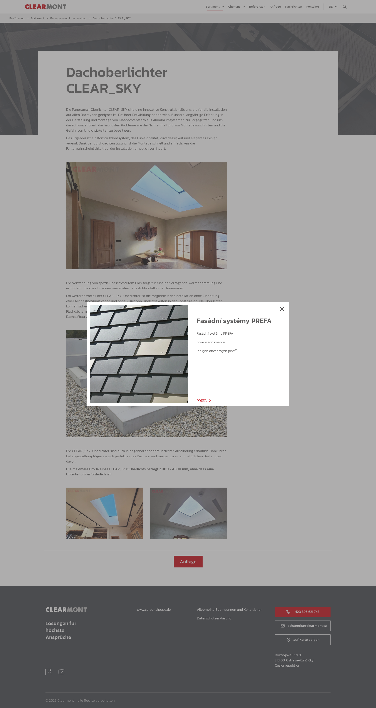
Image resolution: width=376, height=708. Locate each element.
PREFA (202, 400)
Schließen (282, 309)
